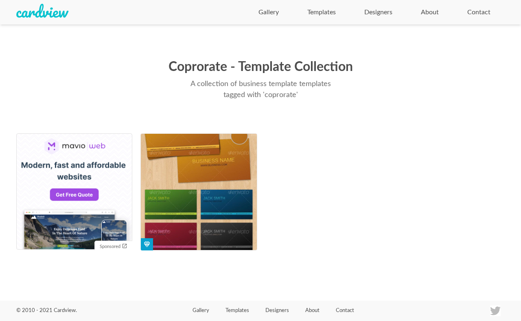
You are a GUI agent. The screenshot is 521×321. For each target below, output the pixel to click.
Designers (378, 12)
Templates (321, 12)
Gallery (268, 12)
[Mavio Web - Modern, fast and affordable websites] (74, 192)
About (430, 12)
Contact (478, 12)
